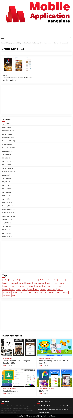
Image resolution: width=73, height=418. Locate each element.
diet (49, 280)
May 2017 (5, 229)
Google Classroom (18, 378)
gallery (49, 283)
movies (5, 289)
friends (28, 283)
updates (51, 292)
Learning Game (49, 358)
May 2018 (5, 195)
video (58, 292)
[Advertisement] (37, 29)
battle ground (14, 280)
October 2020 (6, 144)
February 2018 (6, 206)
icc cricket (21, 286)
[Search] (70, 37)
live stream (47, 286)
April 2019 (5, 185)
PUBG (36, 289)
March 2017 (6, 236)
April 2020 (5, 161)
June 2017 (5, 226)
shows (60, 289)
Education (6, 388)
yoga (13, 295)
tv (45, 292)
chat (29, 280)
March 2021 (6, 127)
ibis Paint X (54, 378)
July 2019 (5, 175)
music (12, 289)
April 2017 (5, 233)
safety (43, 289)
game (55, 283)
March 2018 (6, 202)
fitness (21, 283)
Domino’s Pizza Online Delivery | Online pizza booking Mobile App (17, 77)
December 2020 (7, 137)
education (61, 280)
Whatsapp (6, 295)
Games (62, 283)
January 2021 (6, 134)
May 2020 (5, 158)
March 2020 (6, 165)
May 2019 (5, 182)
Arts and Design (7, 358)
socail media (7, 292)
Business (51, 388)
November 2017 (7, 209)
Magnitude (42, 416)
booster (23, 280)
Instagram (30, 286)
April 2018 (5, 199)
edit (54, 280)
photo (24, 289)
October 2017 (6, 212)
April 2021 (5, 124)
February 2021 (6, 130)
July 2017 (5, 223)
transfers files (38, 292)
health (13, 286)
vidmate (65, 292)
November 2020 (7, 141)
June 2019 (5, 178)
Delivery (42, 280)
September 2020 (7, 148)
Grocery (5, 286)
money (60, 286)
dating (35, 280)
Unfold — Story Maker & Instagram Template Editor (18, 347)
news (18, 289)
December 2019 (7, 171)
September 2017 (7, 216)
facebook (14, 283)
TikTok (29, 292)
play (30, 289)
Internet (38, 286)
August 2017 (6, 219)
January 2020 (6, 168)
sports (22, 292)
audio (5, 280)
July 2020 (5, 154)
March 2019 (6, 188)
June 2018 (5, 192)
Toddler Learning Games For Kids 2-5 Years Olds (54, 347)
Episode (5, 283)
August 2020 (6, 151)
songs (15, 292)
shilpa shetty (51, 289)
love (54, 286)
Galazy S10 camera (38, 283)
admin (4, 365)
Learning (41, 358)
